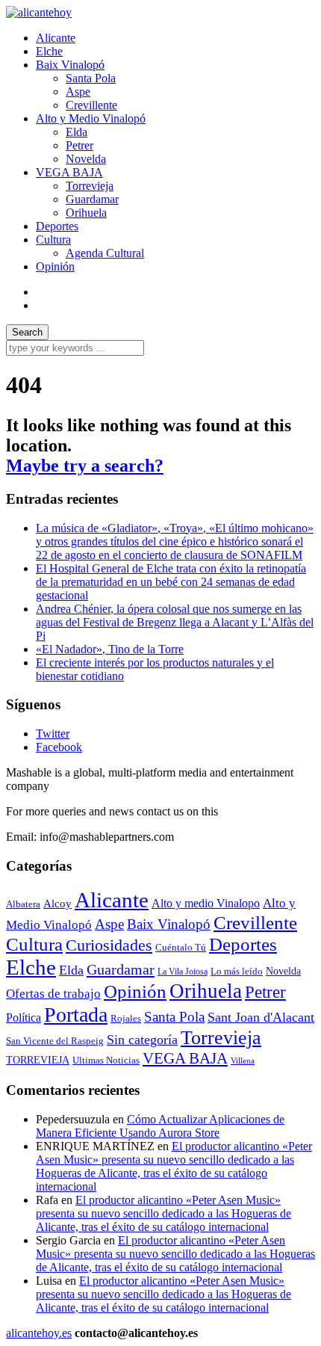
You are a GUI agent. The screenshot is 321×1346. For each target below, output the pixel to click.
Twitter (52, 733)
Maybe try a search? (84, 465)
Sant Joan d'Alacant (261, 1017)
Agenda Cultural (105, 253)
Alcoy (57, 904)
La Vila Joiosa (183, 971)
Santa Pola (91, 78)
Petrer (79, 145)
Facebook (59, 747)
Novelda (86, 158)
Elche (49, 51)
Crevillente (91, 105)
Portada (75, 1014)
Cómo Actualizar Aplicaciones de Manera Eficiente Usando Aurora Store (160, 1126)
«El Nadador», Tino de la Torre (110, 649)
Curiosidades (109, 945)
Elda (76, 132)
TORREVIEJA (37, 1060)
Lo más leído (237, 971)
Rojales (125, 1018)
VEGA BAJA (69, 172)
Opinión (55, 266)
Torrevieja (89, 185)
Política (23, 1017)
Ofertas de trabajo (53, 993)
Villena (243, 1061)
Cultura (53, 239)
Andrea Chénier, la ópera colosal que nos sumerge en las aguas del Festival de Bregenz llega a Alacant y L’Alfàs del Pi (175, 622)
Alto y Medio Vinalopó (91, 118)
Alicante (55, 37)
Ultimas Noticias (106, 1060)
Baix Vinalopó (70, 64)
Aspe (78, 91)
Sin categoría (142, 1039)
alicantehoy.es (39, 1333)
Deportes (57, 226)
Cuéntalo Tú (180, 947)
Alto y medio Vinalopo (206, 903)
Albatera (23, 904)
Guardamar (92, 199)
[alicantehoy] (39, 12)
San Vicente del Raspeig (55, 1040)
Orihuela (86, 212)
